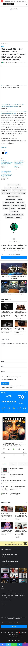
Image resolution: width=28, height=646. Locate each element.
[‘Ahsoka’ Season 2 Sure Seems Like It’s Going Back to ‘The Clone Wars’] (7, 525)
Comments (22, 464)
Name (2, 361)
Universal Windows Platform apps (14, 214)
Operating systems (9, 202)
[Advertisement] (14, 27)
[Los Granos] (8, 4)
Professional (21, 202)
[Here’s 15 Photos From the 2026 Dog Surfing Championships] (23, 581)
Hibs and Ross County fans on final (18, 480)
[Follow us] (26, 543)
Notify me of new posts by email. (9, 379)
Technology (22, 208)
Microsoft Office (7, 193)
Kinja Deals (22, 595)
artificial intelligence (10, 590)
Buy (10, 185)
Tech (21, 636)
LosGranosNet (23, 632)
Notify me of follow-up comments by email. (11, 376)
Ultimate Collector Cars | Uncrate (17, 468)
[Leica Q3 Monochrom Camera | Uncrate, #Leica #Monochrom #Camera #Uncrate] (21, 323)
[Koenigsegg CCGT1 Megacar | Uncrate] (5, 570)
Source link (4, 147)
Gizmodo (22, 593)
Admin (4, 62)
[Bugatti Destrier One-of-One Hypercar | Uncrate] (14, 581)
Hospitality (17, 185)
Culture (21, 590)
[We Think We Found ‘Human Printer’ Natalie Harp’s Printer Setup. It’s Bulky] (7, 509)
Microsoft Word (11, 199)
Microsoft (22, 190)
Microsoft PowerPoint (14, 196)
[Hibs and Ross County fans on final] (5, 482)
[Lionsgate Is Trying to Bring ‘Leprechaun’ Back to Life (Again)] (5, 581)
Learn (15, 190)
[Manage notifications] (25, 643)
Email (2, 366)
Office (20, 199)
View (10, 600)
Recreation (7, 205)
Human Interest (10, 188)
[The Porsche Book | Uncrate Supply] (23, 575)
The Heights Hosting (18, 634)
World (17, 636)
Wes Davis (10, 217)
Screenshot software (18, 205)
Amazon (3, 590)
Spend (13, 208)
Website (3, 371)
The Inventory (14, 211)
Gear (7, 43)
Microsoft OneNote (20, 193)
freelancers (17, 593)
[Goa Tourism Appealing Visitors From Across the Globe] (5, 489)
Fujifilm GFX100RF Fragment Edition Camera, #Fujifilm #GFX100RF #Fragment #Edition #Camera (7, 314)
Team (14, 636)
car (17, 590)
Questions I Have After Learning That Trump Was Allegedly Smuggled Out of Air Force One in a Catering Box (21, 533)
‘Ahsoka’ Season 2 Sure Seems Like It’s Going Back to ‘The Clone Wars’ (6, 532)
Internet (20, 188)
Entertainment (4, 593)
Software (6, 208)
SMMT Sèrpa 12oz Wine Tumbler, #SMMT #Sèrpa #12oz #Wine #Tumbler (7, 330)
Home (3, 43)
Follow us (3, 604)
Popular (4, 464)
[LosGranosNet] (14, 9)
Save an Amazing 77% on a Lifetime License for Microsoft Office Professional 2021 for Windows (19, 163)
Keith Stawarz (6, 190)
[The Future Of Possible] (5, 495)
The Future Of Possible (15, 493)
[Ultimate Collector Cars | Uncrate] (5, 470)
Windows (18, 217)
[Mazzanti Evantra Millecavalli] (5, 476)
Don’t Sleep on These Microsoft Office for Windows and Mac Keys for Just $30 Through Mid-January (6, 174)
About (11, 636)
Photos (3, 597)
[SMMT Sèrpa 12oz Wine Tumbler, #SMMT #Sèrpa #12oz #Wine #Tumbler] (7, 323)
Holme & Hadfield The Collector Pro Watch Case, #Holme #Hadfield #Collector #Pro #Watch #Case (21, 314)
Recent (13, 464)
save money (14, 597)
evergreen (11, 593)
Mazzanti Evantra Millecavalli (16, 474)
